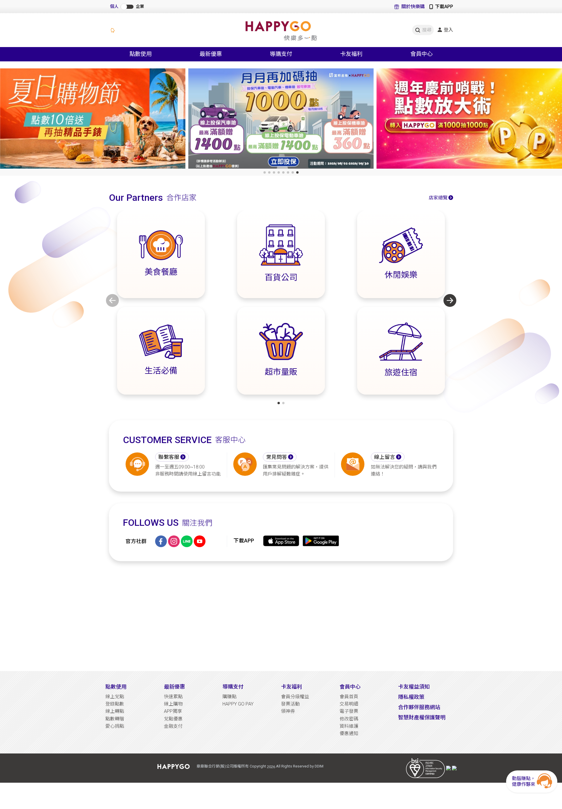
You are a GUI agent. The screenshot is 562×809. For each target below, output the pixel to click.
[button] (264, 172)
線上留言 (384, 457)
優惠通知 (349, 733)
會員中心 (350, 687)
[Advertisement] (281, 616)
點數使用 (115, 687)
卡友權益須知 (414, 687)
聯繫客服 (168, 457)
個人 (114, 6)
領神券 (288, 711)
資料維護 (349, 726)
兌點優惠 (173, 719)
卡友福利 (291, 687)
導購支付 (233, 687)
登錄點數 (114, 704)
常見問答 (276, 457)
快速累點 (173, 696)
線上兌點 (114, 696)
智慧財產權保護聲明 (422, 717)
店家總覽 (438, 197)
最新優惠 (174, 687)
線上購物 (173, 704)
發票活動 (290, 704)
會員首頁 (349, 696)
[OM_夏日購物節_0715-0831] (92, 119)
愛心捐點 (114, 726)
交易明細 (349, 704)
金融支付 (173, 726)
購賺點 (229, 696)
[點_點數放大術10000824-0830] (469, 119)
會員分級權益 (295, 696)
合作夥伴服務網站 (419, 707)
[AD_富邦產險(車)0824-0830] (280, 119)
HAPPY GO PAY (237, 704)
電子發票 (349, 711)
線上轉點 (114, 711)
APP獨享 (173, 711)
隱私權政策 (411, 697)
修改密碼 (349, 719)
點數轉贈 (114, 719)
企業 (140, 6)
